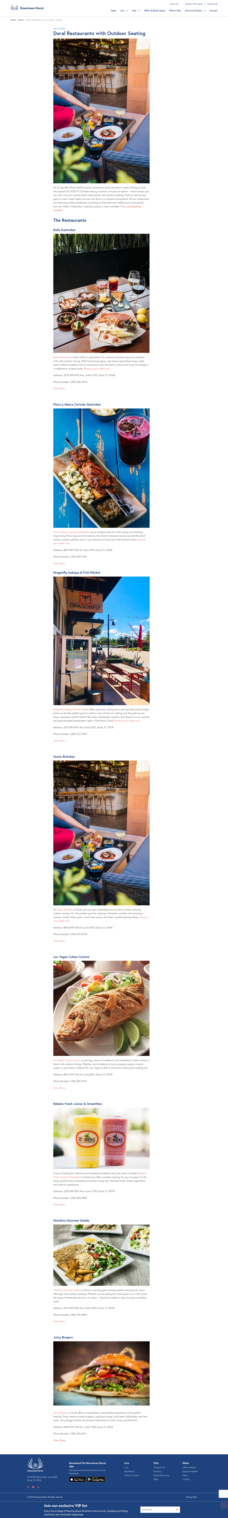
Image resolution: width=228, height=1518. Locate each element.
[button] (224, 1505)
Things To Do (159, 1467)
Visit (134, 10)
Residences (129, 1471)
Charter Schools (131, 1475)
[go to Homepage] (26, 8)
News (184, 1475)
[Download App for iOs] (96, 1479)
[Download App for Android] (77, 1479)
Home (113, 10)
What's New (175, 10)
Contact (214, 10)
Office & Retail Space (154, 10)
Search (173, 4)
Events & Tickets (194, 10)
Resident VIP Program (194, 4)
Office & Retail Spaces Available (190, 1469)
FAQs (155, 1479)
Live (122, 10)
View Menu (59, 1440)
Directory (157, 1471)
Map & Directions (161, 1475)
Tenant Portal (212, 4)
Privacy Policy (191, 1497)
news (21, 19)
